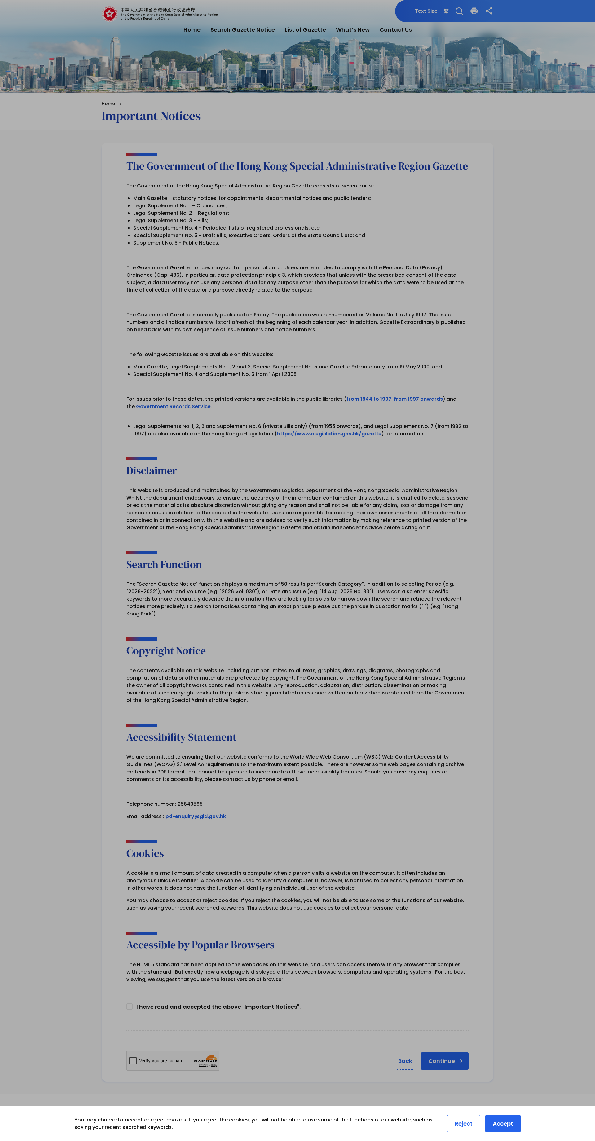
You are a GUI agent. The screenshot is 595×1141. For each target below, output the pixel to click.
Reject (464, 1123)
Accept (503, 1123)
